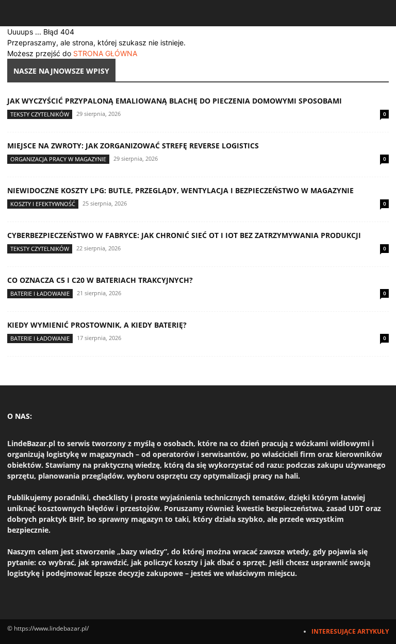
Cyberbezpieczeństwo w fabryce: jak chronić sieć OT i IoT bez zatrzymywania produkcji (184, 235)
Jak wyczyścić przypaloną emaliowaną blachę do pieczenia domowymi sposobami (174, 101)
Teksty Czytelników (39, 114)
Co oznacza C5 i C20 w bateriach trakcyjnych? (100, 280)
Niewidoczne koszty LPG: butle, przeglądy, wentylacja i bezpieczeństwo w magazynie (180, 190)
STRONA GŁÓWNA (105, 53)
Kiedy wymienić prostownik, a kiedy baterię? (97, 325)
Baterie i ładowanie (40, 293)
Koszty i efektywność (42, 204)
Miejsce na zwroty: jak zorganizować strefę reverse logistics (133, 145)
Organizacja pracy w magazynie (58, 159)
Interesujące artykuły (350, 631)
